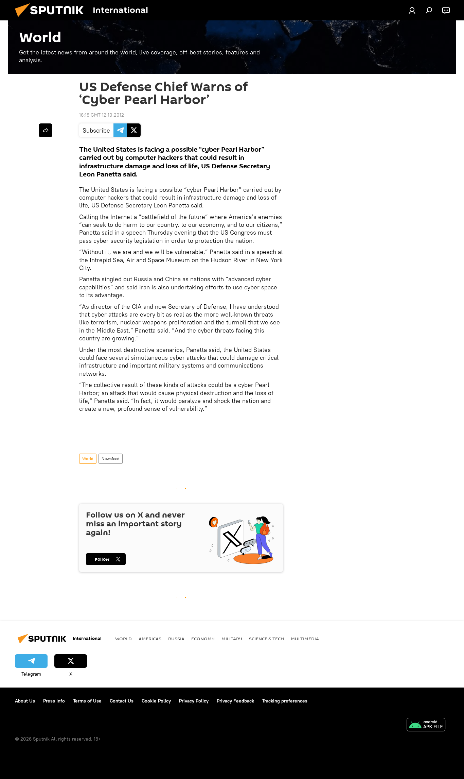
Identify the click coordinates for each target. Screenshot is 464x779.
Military (231, 639)
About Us (25, 701)
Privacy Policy (194, 701)
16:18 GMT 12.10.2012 (101, 115)
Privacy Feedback (235, 701)
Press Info (54, 701)
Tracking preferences (284, 701)
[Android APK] (426, 725)
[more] (45, 130)
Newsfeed (111, 458)
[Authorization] (412, 10)
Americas (150, 639)
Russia (176, 639)
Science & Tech (266, 639)
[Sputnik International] (52, 19)
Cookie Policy (156, 701)
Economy (203, 639)
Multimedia (305, 639)
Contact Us (121, 701)
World (87, 458)
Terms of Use (87, 701)
